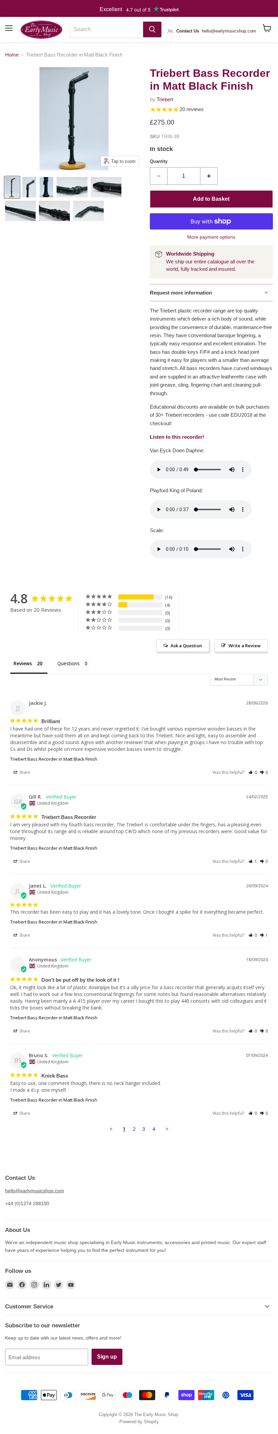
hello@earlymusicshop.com (34, 1190)
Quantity (158, 161)
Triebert (165, 99)
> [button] (166, 1128)
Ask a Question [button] (186, 646)
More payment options (211, 237)
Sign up (107, 1357)
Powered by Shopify (139, 1421)
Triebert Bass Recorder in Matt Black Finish (53, 759)
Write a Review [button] (245, 646)
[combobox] (106, 29)
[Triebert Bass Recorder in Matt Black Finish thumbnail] (12, 187)
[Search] (152, 29)
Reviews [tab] (23, 663)
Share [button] (24, 772)
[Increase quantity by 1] (209, 176)
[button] (253, 772)
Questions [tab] (68, 663)
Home (12, 55)
